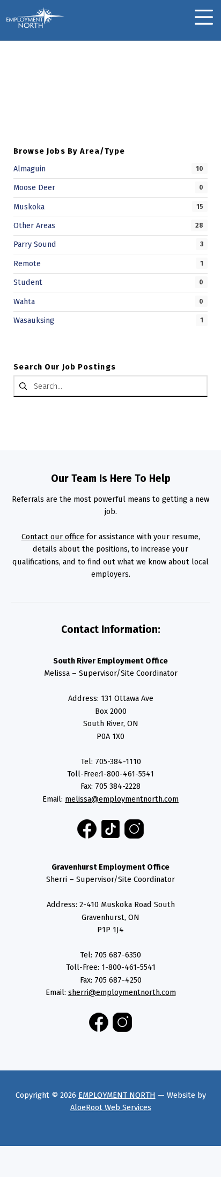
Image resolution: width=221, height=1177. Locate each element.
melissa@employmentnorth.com (122, 799)
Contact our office (52, 536)
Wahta (24, 301)
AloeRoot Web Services (110, 1107)
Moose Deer (34, 187)
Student (27, 282)
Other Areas (34, 225)
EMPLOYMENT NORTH (117, 1095)
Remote (27, 263)
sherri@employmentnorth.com (122, 992)
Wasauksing (33, 320)
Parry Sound (34, 244)
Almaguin (29, 168)
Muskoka (29, 207)
